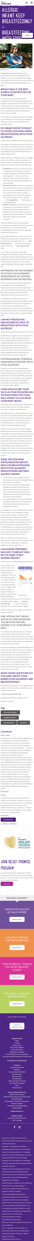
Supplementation (10, 718)
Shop (17, 1085)
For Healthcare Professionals (17, 1060)
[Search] (26, 3)
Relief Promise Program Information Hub (17, 1096)
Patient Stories (17, 1108)
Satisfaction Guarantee (17, 1052)
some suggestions (12, 200)
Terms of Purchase (17, 1049)
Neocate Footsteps (10, 712)
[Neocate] (6, 3)
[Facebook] (14, 1127)
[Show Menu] (31, 3)
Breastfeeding (9, 723)
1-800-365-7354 (16, 1027)
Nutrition (23, 723)
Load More (8, 819)
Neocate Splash (17, 1078)
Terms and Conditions (17, 1047)
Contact (17, 1043)
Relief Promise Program (17, 1094)
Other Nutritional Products (17, 1081)
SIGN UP (7, 884)
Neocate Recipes (17, 1099)
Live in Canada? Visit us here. (17, 1017)
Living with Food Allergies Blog (17, 1105)
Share (27, 35)
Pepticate (17, 1069)
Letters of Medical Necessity (17, 1118)
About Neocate (17, 1038)
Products (17, 1065)
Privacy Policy (17, 1045)
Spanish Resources (17, 1111)
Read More (17, 919)
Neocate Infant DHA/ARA (17, 1072)
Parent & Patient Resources (17, 1092)
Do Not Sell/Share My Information (17, 1054)
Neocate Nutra (17, 1074)
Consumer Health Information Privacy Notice (17, 1056)
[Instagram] (19, 1127)
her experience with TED (15, 247)
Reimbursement (17, 1115)
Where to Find (17, 1087)
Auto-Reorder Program (17, 1083)
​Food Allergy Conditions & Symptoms (17, 1101)
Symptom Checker (17, 1103)
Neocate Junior (17, 1076)
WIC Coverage (17, 1120)
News (17, 1040)
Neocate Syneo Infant (17, 1067)
